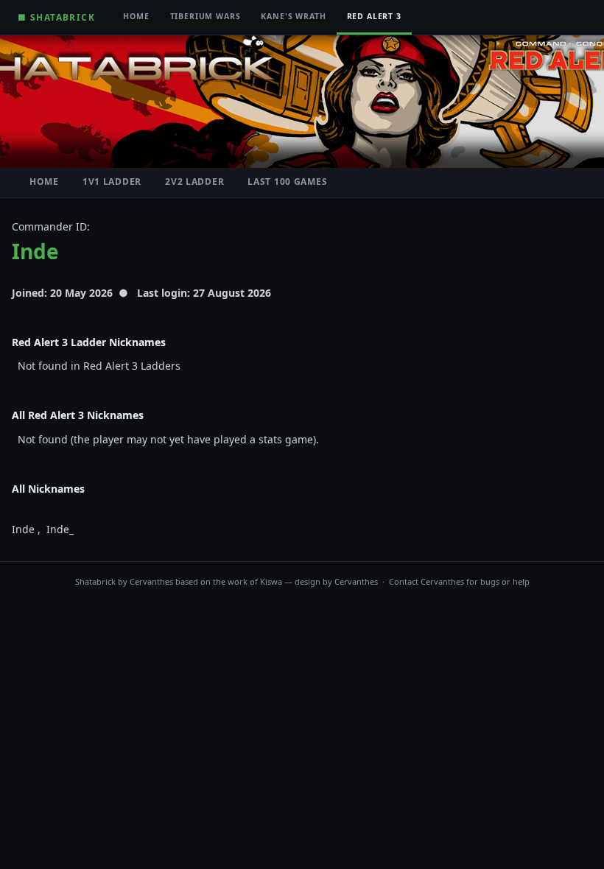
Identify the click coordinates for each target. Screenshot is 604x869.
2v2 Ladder (194, 181)
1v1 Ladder (111, 181)
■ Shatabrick (56, 17)
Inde (35, 251)
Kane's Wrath (293, 16)
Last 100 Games (287, 181)
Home (136, 16)
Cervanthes (151, 581)
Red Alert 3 (374, 16)
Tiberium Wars (205, 16)
